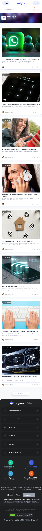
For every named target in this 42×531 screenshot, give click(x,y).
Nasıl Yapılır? (8, 30)
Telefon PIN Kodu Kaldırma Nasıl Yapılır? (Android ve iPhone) (21, 104)
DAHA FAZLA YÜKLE (19, 393)
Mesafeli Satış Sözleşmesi (8, 489)
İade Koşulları (37, 487)
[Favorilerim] (30, 9)
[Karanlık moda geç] (38, 9)
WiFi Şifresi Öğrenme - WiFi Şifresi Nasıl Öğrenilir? (17, 241)
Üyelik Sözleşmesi (27, 489)
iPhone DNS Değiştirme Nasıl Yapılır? (13, 286)
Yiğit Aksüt (7, 67)
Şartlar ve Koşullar (6, 487)
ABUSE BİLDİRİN (27, 495)
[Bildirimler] (34, 9)
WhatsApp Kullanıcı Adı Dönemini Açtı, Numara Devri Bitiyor (20, 59)
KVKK (39, 489)
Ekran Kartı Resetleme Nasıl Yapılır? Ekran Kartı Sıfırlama (19, 376)
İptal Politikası (28, 487)
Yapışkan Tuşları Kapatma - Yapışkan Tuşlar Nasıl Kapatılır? (20, 331)
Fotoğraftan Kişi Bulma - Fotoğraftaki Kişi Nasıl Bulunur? (19, 149)
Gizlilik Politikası (17, 487)
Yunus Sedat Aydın (9, 112)
